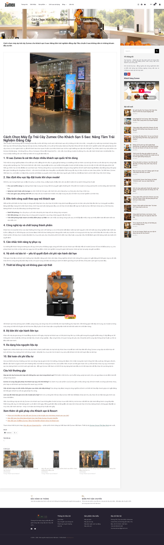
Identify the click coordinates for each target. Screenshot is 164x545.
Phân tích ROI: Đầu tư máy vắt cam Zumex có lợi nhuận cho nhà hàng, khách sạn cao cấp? (38, 415)
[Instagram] (138, 4)
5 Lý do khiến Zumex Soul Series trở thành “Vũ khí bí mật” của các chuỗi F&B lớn (145, 180)
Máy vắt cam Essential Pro (32, 425)
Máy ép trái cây (88, 521)
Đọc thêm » (135, 113)
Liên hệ (71, 4)
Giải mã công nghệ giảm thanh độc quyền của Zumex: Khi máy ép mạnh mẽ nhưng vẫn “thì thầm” (146, 189)
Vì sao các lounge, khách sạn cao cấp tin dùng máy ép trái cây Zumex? (144, 232)
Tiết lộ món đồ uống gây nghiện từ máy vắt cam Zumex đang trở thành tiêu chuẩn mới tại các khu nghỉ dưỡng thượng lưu (146, 155)
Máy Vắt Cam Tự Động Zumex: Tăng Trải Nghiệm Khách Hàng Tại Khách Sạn (33, 421)
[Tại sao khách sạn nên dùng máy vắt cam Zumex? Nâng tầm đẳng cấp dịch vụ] (97, 459)
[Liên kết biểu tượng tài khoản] (160, 4)
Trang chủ (24, 4)
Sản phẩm (42, 4)
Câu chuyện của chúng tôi (65, 521)
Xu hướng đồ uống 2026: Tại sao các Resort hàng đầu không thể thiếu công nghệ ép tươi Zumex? (145, 137)
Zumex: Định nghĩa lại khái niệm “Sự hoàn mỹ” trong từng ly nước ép (145, 206)
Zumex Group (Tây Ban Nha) (99, 425)
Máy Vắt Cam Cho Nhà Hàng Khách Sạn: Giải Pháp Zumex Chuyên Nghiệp (33, 418)
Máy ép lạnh (87, 519)
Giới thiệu (33, 4)
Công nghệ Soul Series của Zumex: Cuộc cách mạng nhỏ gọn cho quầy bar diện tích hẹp (145, 215)
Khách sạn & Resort (38, 16)
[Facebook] (141, 4)
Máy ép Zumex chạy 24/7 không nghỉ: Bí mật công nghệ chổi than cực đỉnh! (145, 171)
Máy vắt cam (88, 526)
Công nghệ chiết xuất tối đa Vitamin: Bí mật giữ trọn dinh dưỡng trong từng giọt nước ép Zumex (145, 129)
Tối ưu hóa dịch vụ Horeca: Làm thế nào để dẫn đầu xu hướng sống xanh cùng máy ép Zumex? (145, 163)
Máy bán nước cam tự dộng (92, 524)
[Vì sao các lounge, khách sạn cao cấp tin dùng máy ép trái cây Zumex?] (21, 459)
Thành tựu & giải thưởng (64, 524)
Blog (63, 4)
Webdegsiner (70, 537)
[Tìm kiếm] (157, 51)
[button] (46, 4)
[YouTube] (145, 4)
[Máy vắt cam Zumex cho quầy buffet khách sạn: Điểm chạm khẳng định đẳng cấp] (59, 459)
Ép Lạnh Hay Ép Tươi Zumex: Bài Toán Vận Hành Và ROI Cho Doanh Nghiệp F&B (145, 110)
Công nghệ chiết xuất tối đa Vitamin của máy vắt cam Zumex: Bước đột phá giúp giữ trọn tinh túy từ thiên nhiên (145, 198)
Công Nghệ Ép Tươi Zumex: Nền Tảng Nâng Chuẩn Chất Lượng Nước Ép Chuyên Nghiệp (145, 119)
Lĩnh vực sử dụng (54, 4)
